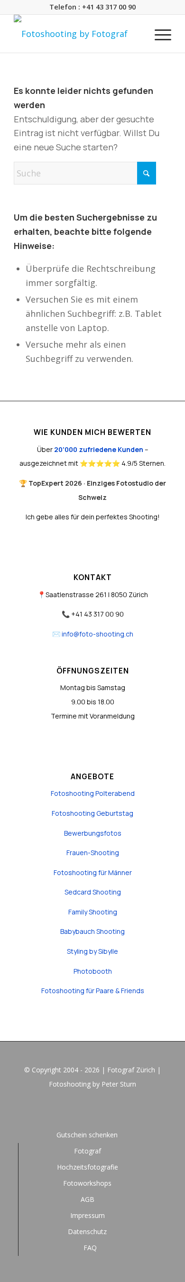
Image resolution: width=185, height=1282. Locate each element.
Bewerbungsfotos (92, 833)
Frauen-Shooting (92, 852)
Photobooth (93, 971)
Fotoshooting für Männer (93, 872)
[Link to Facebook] (78, 1110)
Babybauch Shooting (92, 931)
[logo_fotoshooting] (76, 34)
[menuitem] (158, 34)
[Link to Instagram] (92, 1110)
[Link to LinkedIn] (107, 1110)
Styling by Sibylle (92, 951)
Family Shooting (92, 911)
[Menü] (158, 34)
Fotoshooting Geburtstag (92, 813)
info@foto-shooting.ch (97, 633)
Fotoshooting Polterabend (93, 793)
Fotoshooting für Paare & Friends (92, 990)
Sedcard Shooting (93, 891)
